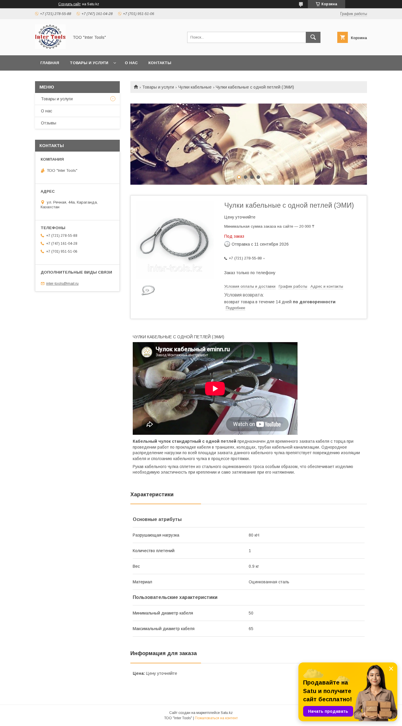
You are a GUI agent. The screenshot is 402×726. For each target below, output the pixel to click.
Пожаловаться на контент (216, 718)
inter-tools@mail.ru (62, 283)
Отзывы (48, 123)
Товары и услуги (89, 63)
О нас (131, 63)
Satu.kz (227, 713)
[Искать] (313, 37)
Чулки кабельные (195, 87)
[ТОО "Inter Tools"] (50, 47)
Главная (49, 63)
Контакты (159, 63)
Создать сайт (69, 4)
